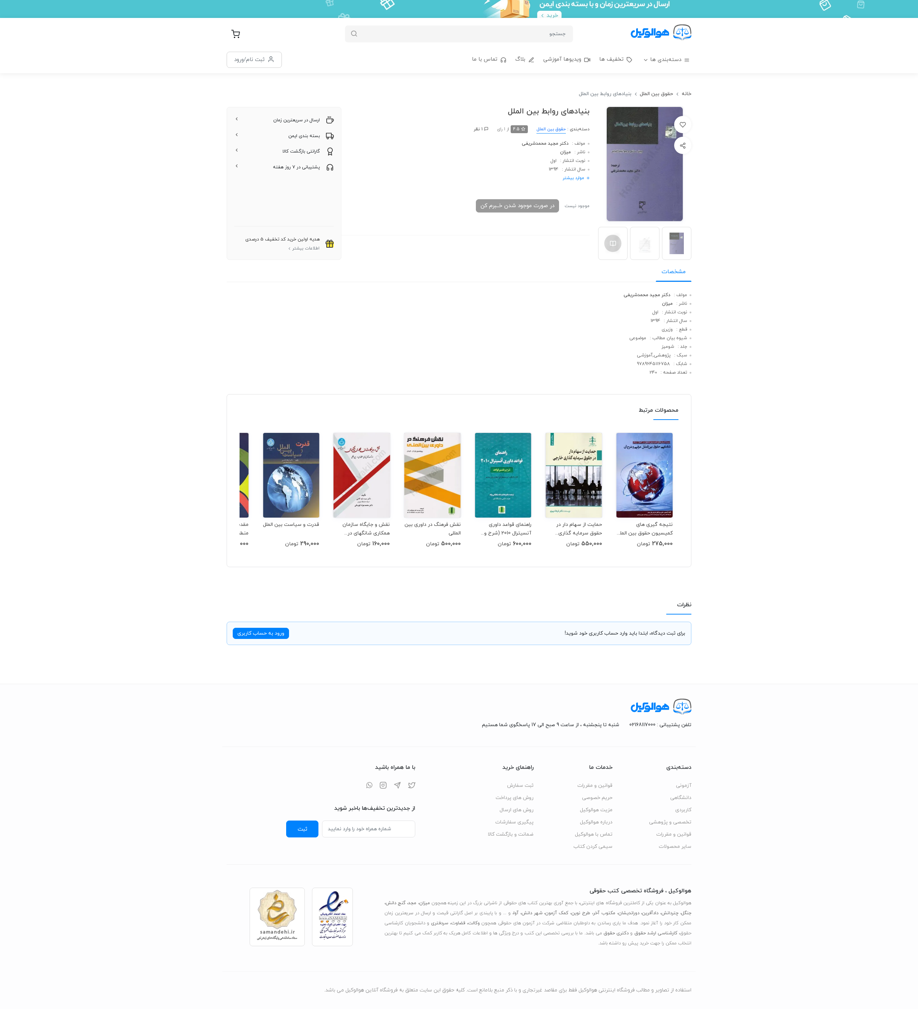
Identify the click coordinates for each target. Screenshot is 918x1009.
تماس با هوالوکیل (593, 834)
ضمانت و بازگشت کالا (511, 834)
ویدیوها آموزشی (562, 59)
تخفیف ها (611, 59)
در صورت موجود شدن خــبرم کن (517, 206)
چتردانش (669, 913)
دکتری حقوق (616, 933)
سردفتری (439, 923)
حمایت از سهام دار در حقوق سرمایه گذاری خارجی (579, 529)
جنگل (686, 913)
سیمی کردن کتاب (592, 846)
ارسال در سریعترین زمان (296, 120)
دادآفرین (650, 913)
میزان (565, 152)
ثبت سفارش (520, 785)
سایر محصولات (675, 846)
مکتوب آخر (604, 913)
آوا (516, 913)
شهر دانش (532, 913)
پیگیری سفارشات (514, 822)
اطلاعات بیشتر (306, 248)
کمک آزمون (556, 913)
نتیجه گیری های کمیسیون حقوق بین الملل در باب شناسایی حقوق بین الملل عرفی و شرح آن (645, 529)
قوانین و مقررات (673, 834)
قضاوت (458, 923)
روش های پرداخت (515, 797)
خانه (686, 93)
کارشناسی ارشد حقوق (655, 933)
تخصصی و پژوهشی (670, 822)
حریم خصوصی (597, 797)
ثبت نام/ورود (249, 60)
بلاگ (520, 59)
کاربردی (683, 810)
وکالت (474, 923)
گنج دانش (395, 903)
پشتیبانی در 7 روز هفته (296, 167)
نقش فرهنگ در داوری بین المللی (432, 529)
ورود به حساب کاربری (260, 633)
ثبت (302, 829)
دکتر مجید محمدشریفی (545, 143)
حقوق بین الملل (656, 93)
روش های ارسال (517, 810)
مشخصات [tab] (674, 272)
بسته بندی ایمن (304, 136)
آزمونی (683, 785)
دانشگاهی (680, 797)
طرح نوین (580, 913)
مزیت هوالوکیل (596, 810)
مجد (412, 903)
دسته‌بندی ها (665, 60)
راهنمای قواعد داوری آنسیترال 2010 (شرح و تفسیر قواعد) (507, 529)
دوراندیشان (628, 913)
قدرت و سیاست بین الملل (291, 524)
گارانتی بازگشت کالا (301, 151)
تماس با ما (484, 59)
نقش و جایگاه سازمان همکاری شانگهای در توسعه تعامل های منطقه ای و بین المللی (363, 529)
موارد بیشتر (573, 178)
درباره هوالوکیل (596, 822)
